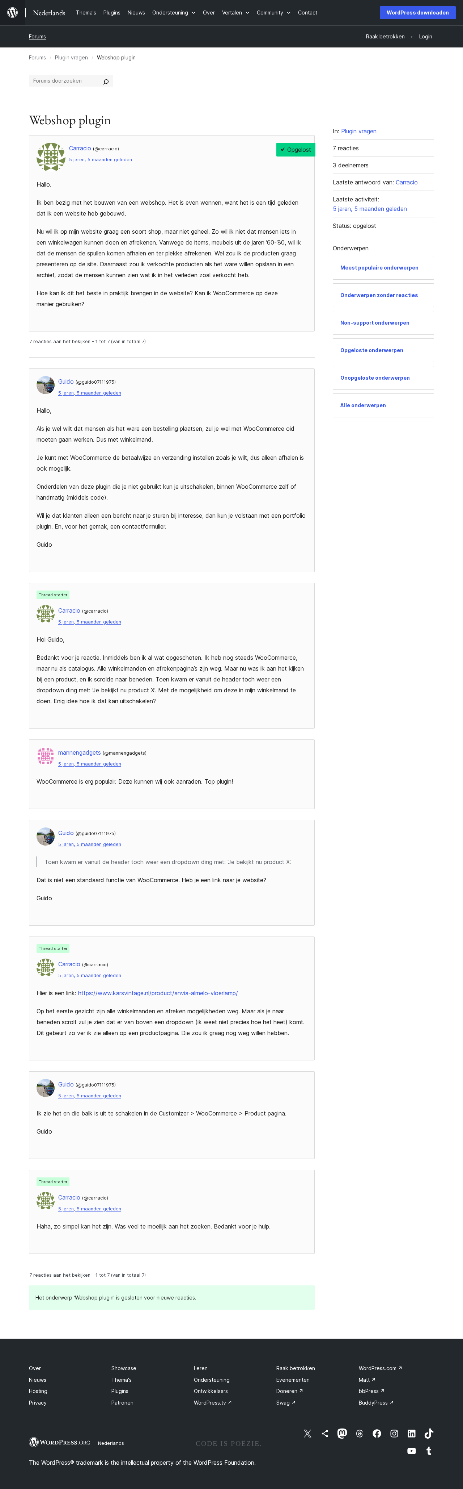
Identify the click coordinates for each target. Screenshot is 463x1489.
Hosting (38, 1391)
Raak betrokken (295, 1368)
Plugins (119, 1391)
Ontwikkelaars (211, 1391)
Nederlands (111, 1443)
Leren (201, 1368)
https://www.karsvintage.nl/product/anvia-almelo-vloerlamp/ (158, 993)
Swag (286, 1403)
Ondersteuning (212, 1380)
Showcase (123, 1368)
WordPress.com (381, 1368)
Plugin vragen (71, 57)
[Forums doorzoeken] (106, 81)
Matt (367, 1380)
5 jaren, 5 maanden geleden (100, 159)
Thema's (121, 1380)
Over (35, 1368)
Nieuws (37, 1380)
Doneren (289, 1391)
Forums (37, 36)
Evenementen (293, 1380)
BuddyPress (376, 1403)
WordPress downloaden (418, 12)
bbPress (372, 1391)
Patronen (122, 1403)
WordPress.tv (213, 1403)
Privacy (38, 1403)
